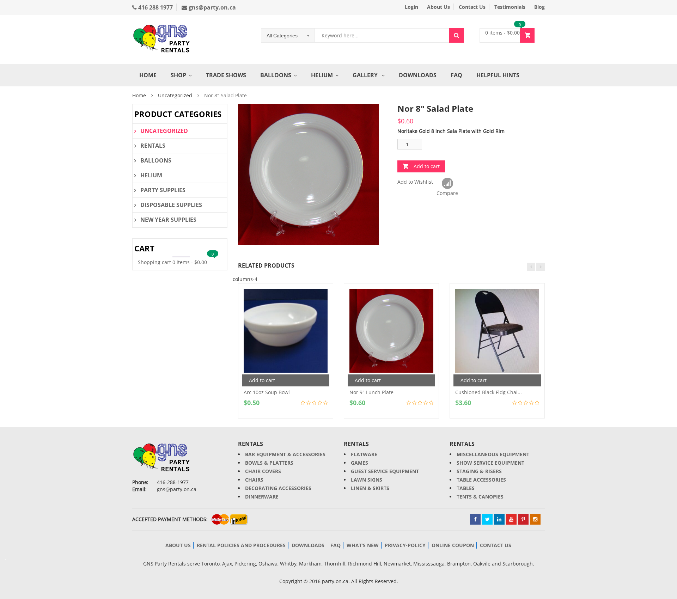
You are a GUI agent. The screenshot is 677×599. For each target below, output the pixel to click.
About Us (438, 7)
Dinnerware (262, 496)
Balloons (275, 75)
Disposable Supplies (171, 205)
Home (148, 75)
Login (411, 7)
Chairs (254, 479)
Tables (466, 488)
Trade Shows (226, 75)
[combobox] (288, 36)
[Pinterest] (523, 519)
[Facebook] (475, 519)
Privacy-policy (405, 545)
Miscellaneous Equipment (493, 454)
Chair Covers (263, 471)
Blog (539, 7)
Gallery (366, 75)
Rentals (152, 145)
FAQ (456, 75)
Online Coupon (453, 545)
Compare (447, 184)
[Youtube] (511, 519)
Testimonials (509, 7)
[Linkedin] (499, 519)
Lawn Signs (366, 479)
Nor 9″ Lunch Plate (371, 392)
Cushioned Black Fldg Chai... (488, 392)
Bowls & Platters (269, 462)
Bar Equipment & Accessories (285, 454)
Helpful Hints (497, 75)
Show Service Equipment (490, 462)
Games (359, 462)
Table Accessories (481, 479)
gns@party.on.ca (211, 7)
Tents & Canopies (480, 496)
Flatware (364, 454)
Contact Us (472, 7)
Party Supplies (162, 190)
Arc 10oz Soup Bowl (267, 392)
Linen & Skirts (370, 488)
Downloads (418, 75)
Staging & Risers (479, 471)
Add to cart (427, 166)
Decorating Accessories (278, 488)
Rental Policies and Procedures (241, 545)
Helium (322, 75)
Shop (178, 75)
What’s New (363, 545)
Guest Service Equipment (385, 471)
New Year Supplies (168, 220)
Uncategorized (175, 95)
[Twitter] (487, 519)
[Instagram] (535, 519)
